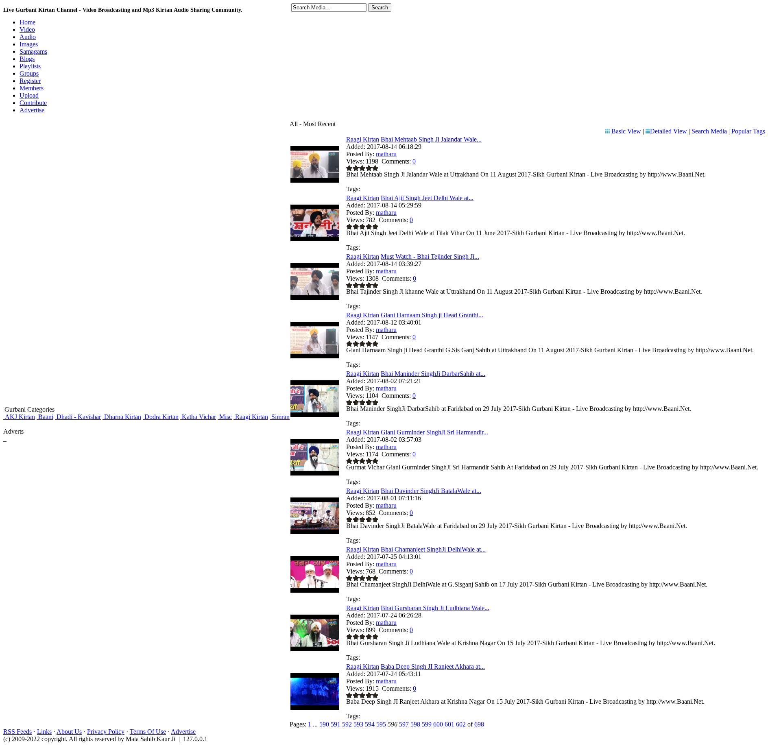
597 (404, 724)
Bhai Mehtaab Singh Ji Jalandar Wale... (431, 139)
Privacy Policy (105, 731)
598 (415, 724)
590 (324, 724)
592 (347, 724)
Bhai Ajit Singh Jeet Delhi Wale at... (427, 197)
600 (438, 724)
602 (461, 724)
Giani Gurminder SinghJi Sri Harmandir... (434, 432)
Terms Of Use (148, 731)
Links (44, 731)
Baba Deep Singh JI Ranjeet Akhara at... (433, 666)
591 (335, 724)
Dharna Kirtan (122, 416)
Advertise (183, 731)
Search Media (709, 131)
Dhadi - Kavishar (78, 416)
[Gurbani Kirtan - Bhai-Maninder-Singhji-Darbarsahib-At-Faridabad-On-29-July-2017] (314, 414)
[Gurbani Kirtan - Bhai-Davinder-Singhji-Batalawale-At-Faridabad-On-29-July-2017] (314, 531)
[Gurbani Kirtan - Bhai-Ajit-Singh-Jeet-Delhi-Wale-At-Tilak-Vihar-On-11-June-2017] (314, 239)
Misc (225, 416)
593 (358, 724)
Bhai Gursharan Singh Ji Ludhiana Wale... (435, 607)
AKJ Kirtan (19, 416)
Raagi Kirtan (250, 416)
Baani (45, 416)
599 (427, 724)
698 (479, 724)
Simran (280, 416)
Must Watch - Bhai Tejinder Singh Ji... (430, 256)
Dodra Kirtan (161, 416)
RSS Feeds (17, 731)
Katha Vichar (198, 416)
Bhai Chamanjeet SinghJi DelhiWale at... (433, 549)
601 (449, 724)
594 (370, 724)
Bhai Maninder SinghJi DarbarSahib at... (433, 373)
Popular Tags (748, 131)
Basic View (626, 131)
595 (381, 724)
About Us (69, 731)
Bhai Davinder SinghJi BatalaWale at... (431, 490)
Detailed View (668, 131)
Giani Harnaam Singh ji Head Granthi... (432, 315)
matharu (386, 154)
